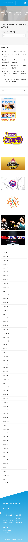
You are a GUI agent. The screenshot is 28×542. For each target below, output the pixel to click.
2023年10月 (6, 387)
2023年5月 (5, 402)
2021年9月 (5, 479)
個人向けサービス (8, 520)
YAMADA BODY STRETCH (16, 539)
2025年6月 (5, 310)
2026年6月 (5, 264)
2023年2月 (5, 414)
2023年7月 (5, 394)
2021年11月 (6, 471)
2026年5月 (5, 268)
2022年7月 (5, 440)
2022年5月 (5, 448)
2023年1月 (5, 417)
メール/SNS (19, 518)
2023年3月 (5, 410)
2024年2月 (5, 371)
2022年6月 (5, 444)
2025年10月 (6, 295)
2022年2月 (5, 460)
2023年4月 (5, 406)
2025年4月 (5, 318)
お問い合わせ (7, 530)
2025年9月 (5, 298)
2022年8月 (5, 437)
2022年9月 (5, 433)
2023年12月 (6, 379)
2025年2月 (5, 325)
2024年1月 (5, 375)
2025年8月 (5, 302)
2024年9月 (5, 345)
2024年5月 (5, 360)
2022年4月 (5, 452)
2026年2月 (5, 279)
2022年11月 (6, 425)
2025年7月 (5, 306)
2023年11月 (6, 383)
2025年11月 (6, 291)
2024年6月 (5, 356)
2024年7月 (5, 352)
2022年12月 (6, 421)
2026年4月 (5, 272)
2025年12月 (6, 287)
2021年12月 (6, 467)
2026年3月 (5, 275)
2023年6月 (5, 398)
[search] (24, 35)
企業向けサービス (8, 522)
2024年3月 (5, 368)
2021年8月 (5, 483)
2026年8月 (5, 256)
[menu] (25, 2)
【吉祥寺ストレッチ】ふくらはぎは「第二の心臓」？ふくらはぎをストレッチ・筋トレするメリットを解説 (14, 54)
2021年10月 (6, 475)
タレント (18, 520)
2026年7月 (5, 260)
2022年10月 (6, 429)
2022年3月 (5, 456)
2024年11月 (6, 337)
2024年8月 (5, 348)
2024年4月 (6, 364)
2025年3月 (5, 321)
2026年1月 (5, 283)
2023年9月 (5, 391)
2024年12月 (6, 333)
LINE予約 (6, 532)
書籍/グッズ (19, 522)
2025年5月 (5, 314)
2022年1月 (5, 463)
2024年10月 (6, 341)
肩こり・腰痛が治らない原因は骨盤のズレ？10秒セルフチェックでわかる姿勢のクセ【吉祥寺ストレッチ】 (14, 74)
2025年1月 (5, 329)
